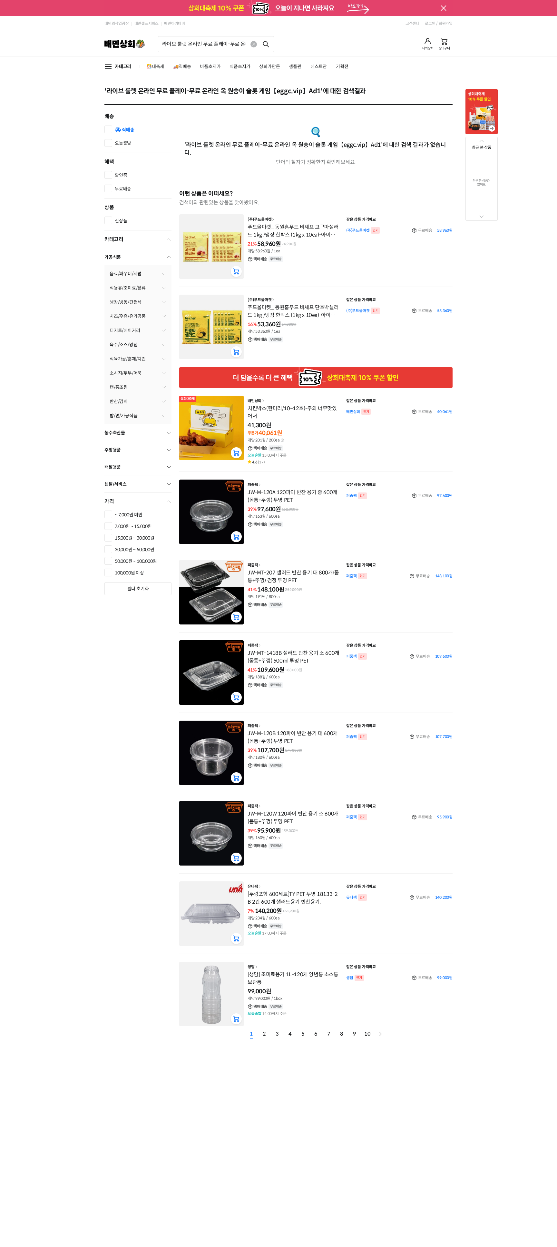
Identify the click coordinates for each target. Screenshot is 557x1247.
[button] (428, 43)
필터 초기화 (138, 589)
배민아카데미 (174, 23)
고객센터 (412, 23)
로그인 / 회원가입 (439, 23)
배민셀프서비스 (146, 23)
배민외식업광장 (116, 23)
